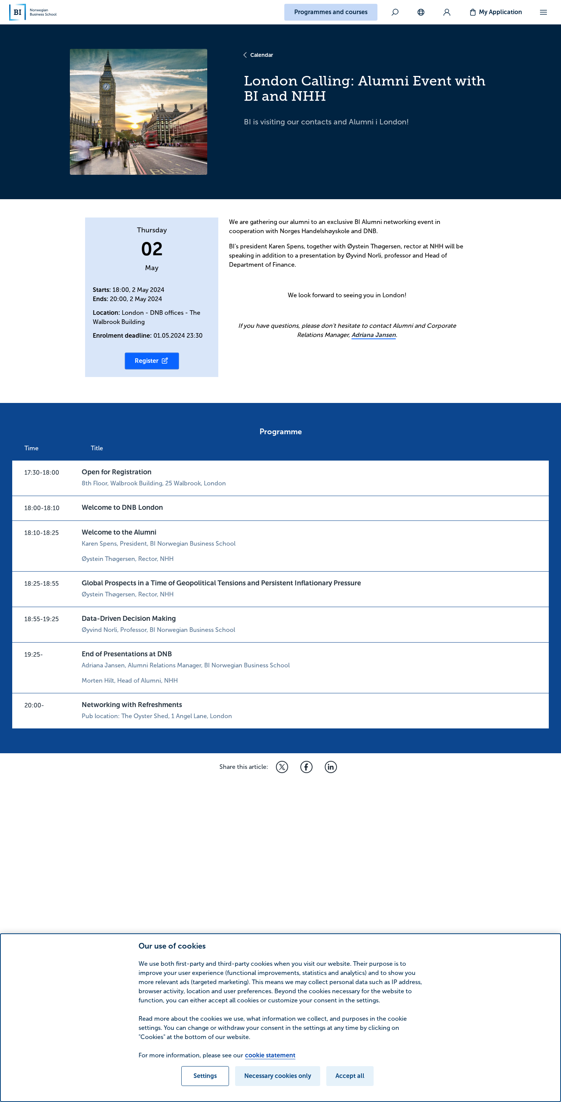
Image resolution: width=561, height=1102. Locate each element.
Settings (205, 1076)
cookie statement (270, 1055)
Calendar (261, 55)
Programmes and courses (331, 12)
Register (146, 361)
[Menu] (543, 12)
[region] (280, 1017)
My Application (500, 12)
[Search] (395, 12)
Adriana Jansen (373, 335)
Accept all (349, 1076)
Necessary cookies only (277, 1076)
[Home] (32, 12)
